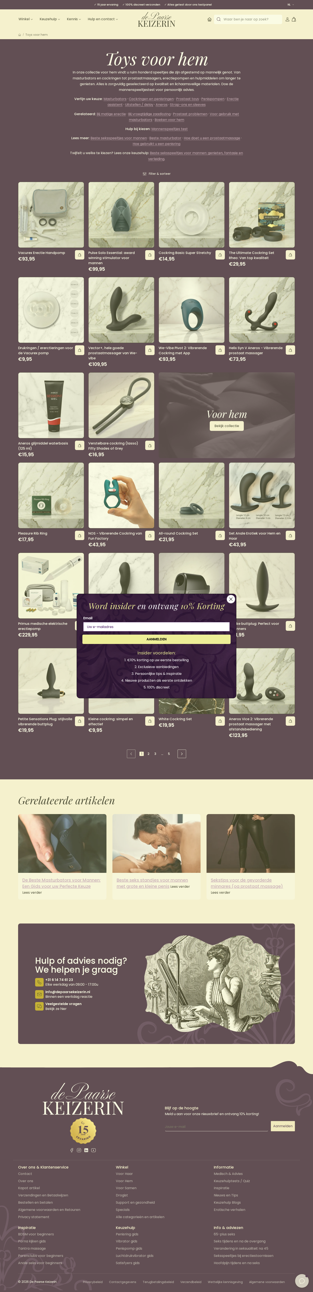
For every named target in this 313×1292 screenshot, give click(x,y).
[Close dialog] (231, 599)
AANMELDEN (156, 639)
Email (87, 618)
